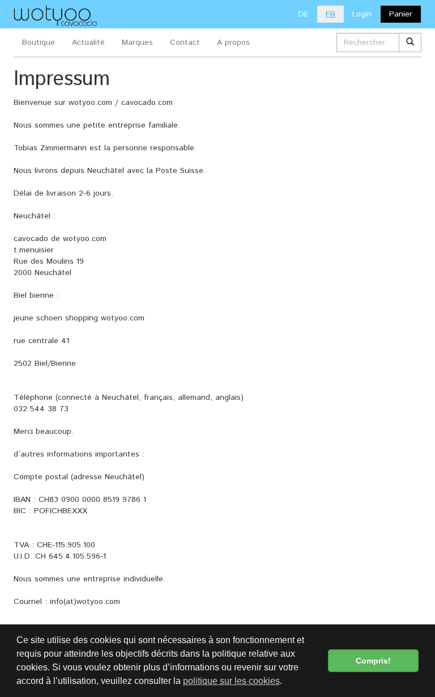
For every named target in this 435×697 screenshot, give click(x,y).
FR (330, 14)
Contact (185, 42)
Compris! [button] (373, 660)
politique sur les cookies (231, 681)
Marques (137, 42)
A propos (233, 42)
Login (362, 14)
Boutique (38, 42)
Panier (400, 14)
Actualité (88, 42)
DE (303, 14)
